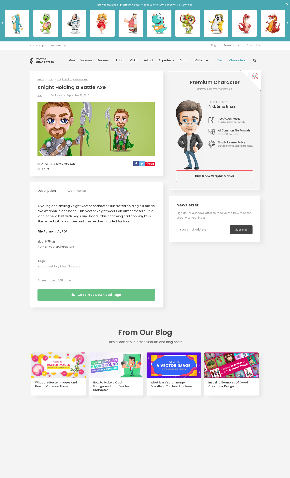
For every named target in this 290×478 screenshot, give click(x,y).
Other (199, 60)
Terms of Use (231, 45)
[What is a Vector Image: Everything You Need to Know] (174, 365)
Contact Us (253, 45)
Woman (86, 60)
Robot (120, 60)
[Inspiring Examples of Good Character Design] (231, 365)
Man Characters (71, 266)
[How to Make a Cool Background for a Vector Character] (116, 365)
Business (103, 60)
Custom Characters (231, 60)
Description (46, 190)
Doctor (185, 60)
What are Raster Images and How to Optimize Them (56, 384)
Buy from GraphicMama (214, 176)
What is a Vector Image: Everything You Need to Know (171, 384)
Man (72, 60)
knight (57, 266)
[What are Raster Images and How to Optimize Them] (58, 365)
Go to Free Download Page (99, 294)
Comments (77, 190)
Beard (49, 266)
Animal (148, 60)
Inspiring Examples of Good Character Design (228, 384)
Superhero (166, 60)
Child (134, 60)
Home (40, 79)
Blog (213, 45)
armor (41, 266)
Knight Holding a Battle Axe (72, 79)
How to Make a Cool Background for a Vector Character (111, 386)
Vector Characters (42, 60)
